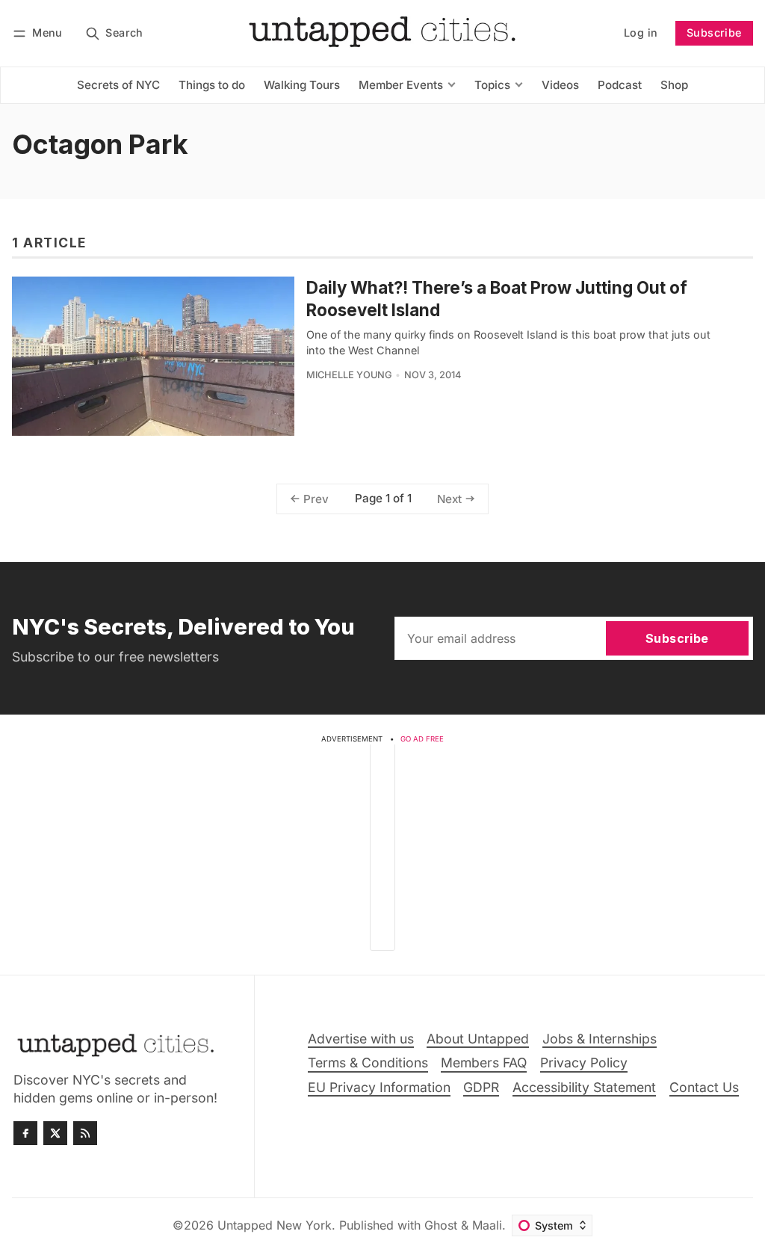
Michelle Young (349, 374)
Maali (487, 1225)
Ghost (440, 1225)
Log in (640, 32)
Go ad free (422, 739)
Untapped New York (274, 1225)
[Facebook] (25, 1133)
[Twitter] (55, 1133)
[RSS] (85, 1133)
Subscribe (714, 32)
